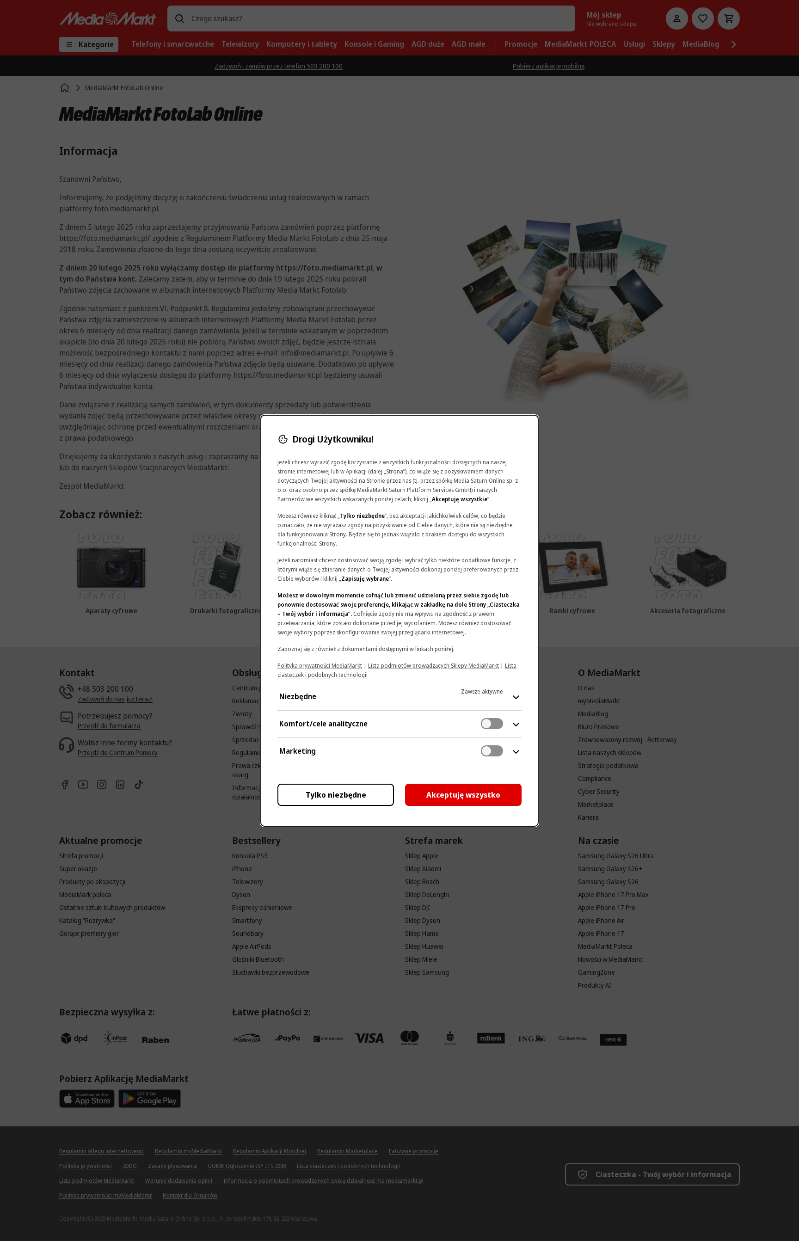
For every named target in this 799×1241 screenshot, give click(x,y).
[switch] (492, 723)
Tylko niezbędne (336, 795)
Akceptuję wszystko (463, 795)
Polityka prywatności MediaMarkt (319, 666)
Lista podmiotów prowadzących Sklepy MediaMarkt (433, 666)
